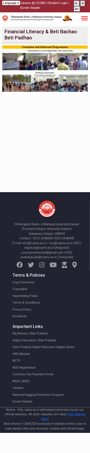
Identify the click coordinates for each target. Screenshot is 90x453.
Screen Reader (30, 8)
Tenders (18, 388)
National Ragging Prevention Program (38, 395)
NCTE (16, 360)
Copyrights (20, 289)
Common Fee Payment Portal (33, 374)
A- (76, 3)
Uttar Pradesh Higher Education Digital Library (44, 347)
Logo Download (23, 282)
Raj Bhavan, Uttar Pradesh (30, 333)
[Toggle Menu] (84, 18)
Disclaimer (20, 316)
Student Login (57, 3)
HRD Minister (21, 354)
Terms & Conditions (26, 302)
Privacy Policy (22, 309)
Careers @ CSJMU (33, 3)
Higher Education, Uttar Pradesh (34, 340)
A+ (77, 9)
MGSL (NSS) (21, 381)
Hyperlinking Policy (25, 296)
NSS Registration (24, 367)
